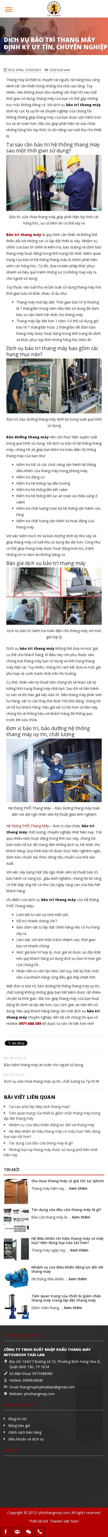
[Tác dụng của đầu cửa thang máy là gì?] (16, 1220)
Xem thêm (78, 1188)
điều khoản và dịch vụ (26, 1439)
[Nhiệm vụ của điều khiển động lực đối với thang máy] (16, 1277)
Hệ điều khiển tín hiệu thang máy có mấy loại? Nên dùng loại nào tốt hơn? (67, 1240)
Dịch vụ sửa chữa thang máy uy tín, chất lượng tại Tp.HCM (51, 1081)
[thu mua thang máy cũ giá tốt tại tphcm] (16, 1191)
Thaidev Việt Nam (64, 1521)
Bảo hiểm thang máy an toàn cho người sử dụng (43, 1064)
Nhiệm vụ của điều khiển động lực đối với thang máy (51, 1124)
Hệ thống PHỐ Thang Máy (27, 825)
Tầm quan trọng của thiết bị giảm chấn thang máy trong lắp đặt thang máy (66, 1298)
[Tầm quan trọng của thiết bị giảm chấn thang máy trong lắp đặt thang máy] (16, 1306)
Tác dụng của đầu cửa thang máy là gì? (41, 1143)
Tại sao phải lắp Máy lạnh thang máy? (39, 1106)
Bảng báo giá (19, 1425)
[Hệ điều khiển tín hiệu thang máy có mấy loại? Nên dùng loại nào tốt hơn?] (16, 1249)
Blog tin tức (17, 1418)
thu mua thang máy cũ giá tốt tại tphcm (67, 1180)
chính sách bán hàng (24, 1432)
